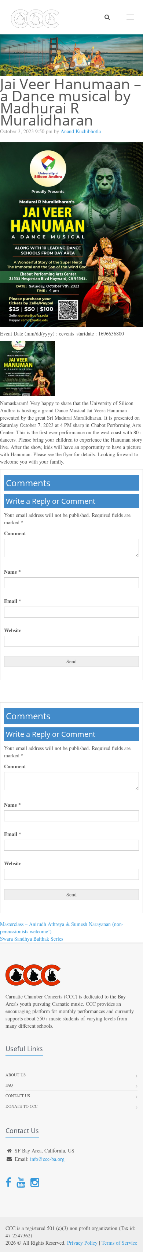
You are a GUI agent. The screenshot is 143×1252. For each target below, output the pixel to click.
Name (12, 572)
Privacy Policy (82, 1242)
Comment (15, 533)
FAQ (9, 1085)
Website (12, 630)
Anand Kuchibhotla (80, 131)
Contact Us (18, 1095)
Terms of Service (119, 1242)
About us (16, 1074)
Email (12, 601)
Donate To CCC (21, 1106)
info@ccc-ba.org (47, 1158)
